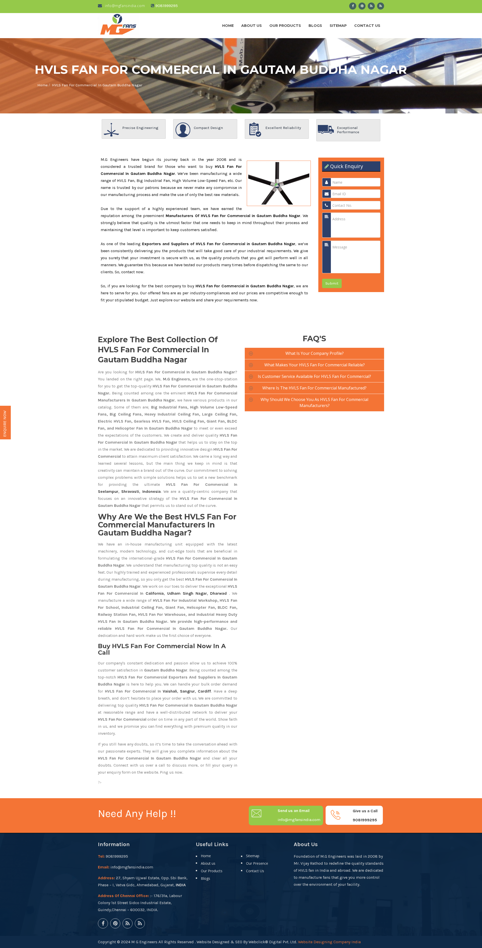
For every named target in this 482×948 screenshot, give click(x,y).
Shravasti (130, 491)
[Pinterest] (362, 6)
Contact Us (367, 25)
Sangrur (187, 691)
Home (228, 25)
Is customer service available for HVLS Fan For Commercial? (314, 376)
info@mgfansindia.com (124, 5)
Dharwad (218, 593)
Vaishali (170, 691)
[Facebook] (352, 6)
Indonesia (151, 491)
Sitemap (338, 25)
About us (251, 25)
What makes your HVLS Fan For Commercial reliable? (314, 365)
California (155, 593)
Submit (331, 283)
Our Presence (257, 863)
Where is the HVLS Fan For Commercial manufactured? (314, 388)
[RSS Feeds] (371, 6)
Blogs (315, 25)
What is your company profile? (314, 353)
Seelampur (108, 491)
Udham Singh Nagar (187, 593)
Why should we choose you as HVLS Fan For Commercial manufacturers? (314, 402)
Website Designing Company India (329, 941)
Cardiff (204, 691)
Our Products (285, 25)
